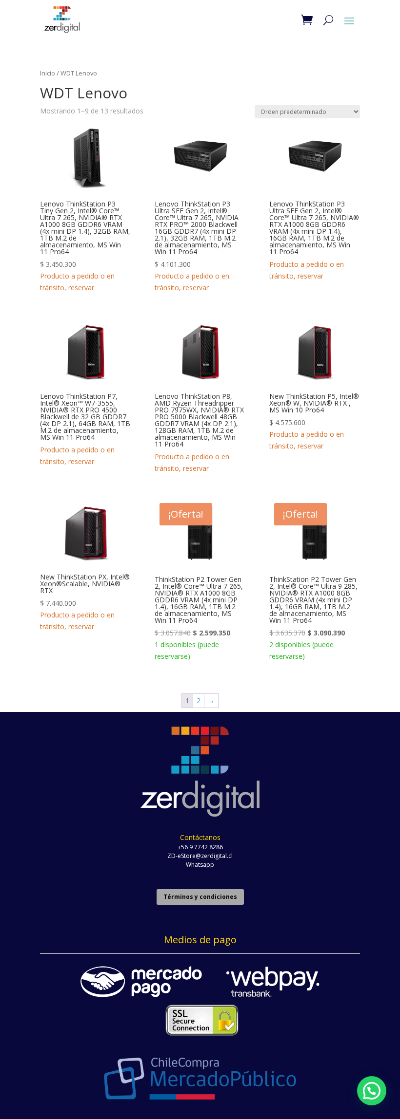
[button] (371, 1090)
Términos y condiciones (200, 897)
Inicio (47, 73)
